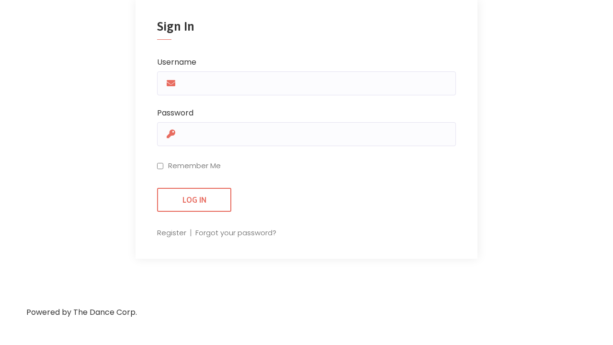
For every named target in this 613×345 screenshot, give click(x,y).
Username (176, 62)
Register (172, 233)
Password (175, 112)
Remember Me (194, 166)
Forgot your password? (235, 233)
